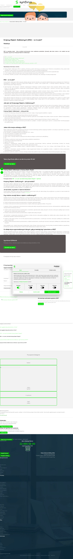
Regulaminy (53, 555)
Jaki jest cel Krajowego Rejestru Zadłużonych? (14, 58)
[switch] (30, 287)
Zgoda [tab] (20, 270)
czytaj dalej (66, 285)
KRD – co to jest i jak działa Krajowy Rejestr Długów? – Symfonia (26, 178)
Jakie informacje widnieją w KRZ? (12, 59)
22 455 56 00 (27, 443)
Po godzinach (7, 21)
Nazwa (5, 280)
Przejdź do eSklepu (5, 455)
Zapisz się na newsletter (6, 426)
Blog (0, 21)
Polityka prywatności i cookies (45, 555)
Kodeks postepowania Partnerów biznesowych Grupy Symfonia (30, 555)
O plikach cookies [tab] (52, 270)
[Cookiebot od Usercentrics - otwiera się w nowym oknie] (54, 266)
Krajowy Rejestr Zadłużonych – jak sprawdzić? (14, 60)
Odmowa (21, 291)
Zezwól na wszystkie (52, 291)
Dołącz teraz (4, 432)
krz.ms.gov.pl (27, 192)
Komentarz (6, 278)
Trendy (3, 21)
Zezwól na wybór (36, 291)
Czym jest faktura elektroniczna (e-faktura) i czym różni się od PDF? (13, 342)
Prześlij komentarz (7, 288)
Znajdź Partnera (4, 453)
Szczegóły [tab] (36, 270)
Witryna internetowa (8, 285)
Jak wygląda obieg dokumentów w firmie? (68, 283)
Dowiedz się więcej (10, 164)
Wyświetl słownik (3, 415)
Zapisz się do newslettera (6, 15)
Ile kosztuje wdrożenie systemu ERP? (48, 298)
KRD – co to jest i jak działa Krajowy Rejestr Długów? (10, 336)
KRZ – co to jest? (8, 56)
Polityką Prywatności (23, 281)
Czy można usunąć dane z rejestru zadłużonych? (15, 62)
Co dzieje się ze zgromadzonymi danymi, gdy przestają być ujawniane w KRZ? (21, 63)
